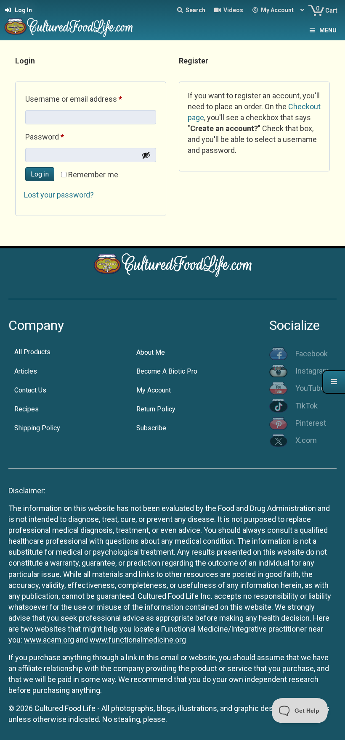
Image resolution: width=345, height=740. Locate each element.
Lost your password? (59, 194)
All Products (32, 352)
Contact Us (30, 390)
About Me (150, 352)
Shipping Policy (37, 428)
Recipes (26, 409)
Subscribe (151, 428)
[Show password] (146, 155)
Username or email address (88, 98)
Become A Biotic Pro (166, 371)
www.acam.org (49, 639)
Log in (40, 174)
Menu (328, 30)
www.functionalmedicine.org (138, 639)
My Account (153, 390)
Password (59, 136)
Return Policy (155, 409)
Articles (25, 371)
